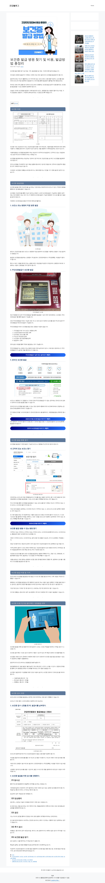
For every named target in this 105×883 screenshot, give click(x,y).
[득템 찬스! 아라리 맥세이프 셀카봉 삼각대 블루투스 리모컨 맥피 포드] (79, 49)
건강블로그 (14, 5)
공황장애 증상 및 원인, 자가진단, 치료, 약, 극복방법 (24, 861)
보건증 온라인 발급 (58, 856)
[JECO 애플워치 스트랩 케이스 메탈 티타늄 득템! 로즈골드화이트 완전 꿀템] (79, 39)
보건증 (25, 856)
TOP (52, 875)
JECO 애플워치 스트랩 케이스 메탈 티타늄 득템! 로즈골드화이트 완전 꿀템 (90, 39)
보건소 (21, 856)
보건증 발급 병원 (41, 856)
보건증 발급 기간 (32, 856)
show (16, 103)
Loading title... (55, 880)
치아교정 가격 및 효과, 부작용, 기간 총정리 (22, 859)
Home (92, 5)
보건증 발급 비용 (49, 856)
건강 (13, 854)
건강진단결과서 (16, 856)
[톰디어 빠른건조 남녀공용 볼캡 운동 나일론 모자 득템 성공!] (79, 79)
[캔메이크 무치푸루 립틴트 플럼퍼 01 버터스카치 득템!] (79, 58)
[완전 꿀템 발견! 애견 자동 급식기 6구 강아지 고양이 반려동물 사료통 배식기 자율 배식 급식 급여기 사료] (79, 67)
